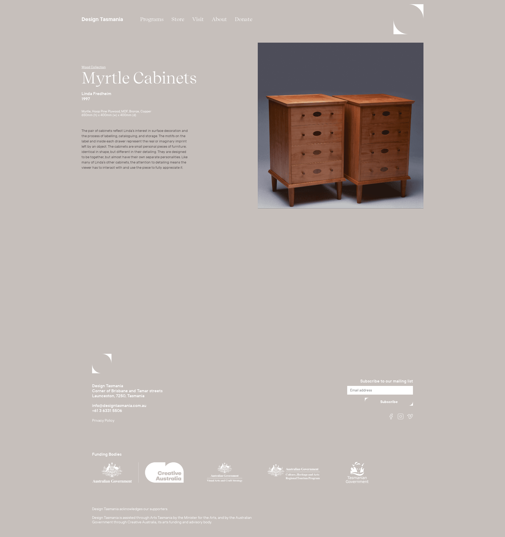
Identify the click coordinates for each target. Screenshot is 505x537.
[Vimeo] (410, 417)
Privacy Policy (103, 420)
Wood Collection (94, 67)
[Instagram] (400, 417)
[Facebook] (391, 417)
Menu (408, 19)
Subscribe (389, 401)
